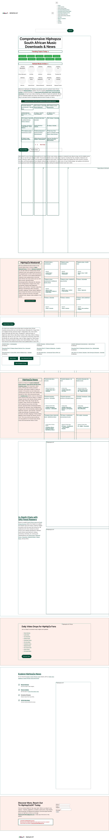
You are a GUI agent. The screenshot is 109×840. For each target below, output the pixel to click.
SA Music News (57, 56)
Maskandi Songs (23, 56)
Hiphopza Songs (32, 59)
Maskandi (47, 271)
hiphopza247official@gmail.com (26, 814)
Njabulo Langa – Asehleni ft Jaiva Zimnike (67, 291)
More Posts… (13, 358)
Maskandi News (31, 56)
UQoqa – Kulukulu (65, 308)
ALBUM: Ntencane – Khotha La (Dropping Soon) (67, 409)
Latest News (26, 634)
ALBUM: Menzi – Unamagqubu (49, 273)
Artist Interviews (25, 700)
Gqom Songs (27, 649)
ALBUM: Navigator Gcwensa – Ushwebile (51, 408)
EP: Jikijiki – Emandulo (83, 426)
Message (58, 810)
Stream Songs (27, 638)
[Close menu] (57, 3)
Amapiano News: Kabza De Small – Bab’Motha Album (50, 428)
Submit (57, 811)
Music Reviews (27, 633)
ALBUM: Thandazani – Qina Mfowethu (83, 408)
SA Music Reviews (23, 59)
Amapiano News (48, 56)
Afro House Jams (27, 647)
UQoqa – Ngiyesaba (82, 290)
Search (70, 30)
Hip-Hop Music (27, 642)
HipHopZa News (30, 379)
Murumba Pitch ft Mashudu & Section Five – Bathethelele (85, 348)
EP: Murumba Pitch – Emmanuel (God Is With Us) (48, 352)
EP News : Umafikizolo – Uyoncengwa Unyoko (67, 427)
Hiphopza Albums (40, 59)
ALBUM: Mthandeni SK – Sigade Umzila (83, 390)
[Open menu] (53, 13)
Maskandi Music (32, 537)
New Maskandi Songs (26, 358)
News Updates (25, 690)
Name (57, 804)
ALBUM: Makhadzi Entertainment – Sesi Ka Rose (26, 114)
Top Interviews (27, 636)
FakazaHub (24, 537)
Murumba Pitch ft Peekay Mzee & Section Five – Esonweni (16, 348)
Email (57, 806)
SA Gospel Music (27, 651)
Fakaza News (31, 535)
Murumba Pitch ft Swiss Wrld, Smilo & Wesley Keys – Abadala (17, 352)
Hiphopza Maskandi (50, 59)
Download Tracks (27, 640)
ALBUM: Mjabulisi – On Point (66, 390)
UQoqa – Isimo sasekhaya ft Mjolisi (83, 309)
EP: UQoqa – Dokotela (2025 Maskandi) (38, 113)
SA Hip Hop (58, 59)
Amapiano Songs (40, 56)
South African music (32, 522)
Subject (57, 807)
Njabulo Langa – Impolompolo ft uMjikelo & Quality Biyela (51, 291)
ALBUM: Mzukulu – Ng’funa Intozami (45, 344)
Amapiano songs (22, 386)
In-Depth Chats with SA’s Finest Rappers (28, 518)
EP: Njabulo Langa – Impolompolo (51, 113)
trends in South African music (33, 676)
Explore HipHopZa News (29, 674)
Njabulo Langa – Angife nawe (82, 273)
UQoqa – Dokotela (49, 308)
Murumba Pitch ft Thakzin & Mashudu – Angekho (49, 348)
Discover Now (26, 656)
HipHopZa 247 (14, 13)
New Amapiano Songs (21, 363)
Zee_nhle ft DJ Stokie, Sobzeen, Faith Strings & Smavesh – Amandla (87, 352)
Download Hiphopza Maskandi (30, 300)
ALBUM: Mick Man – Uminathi (51, 390)
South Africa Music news (33, 691)
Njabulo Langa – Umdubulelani (65, 273)
